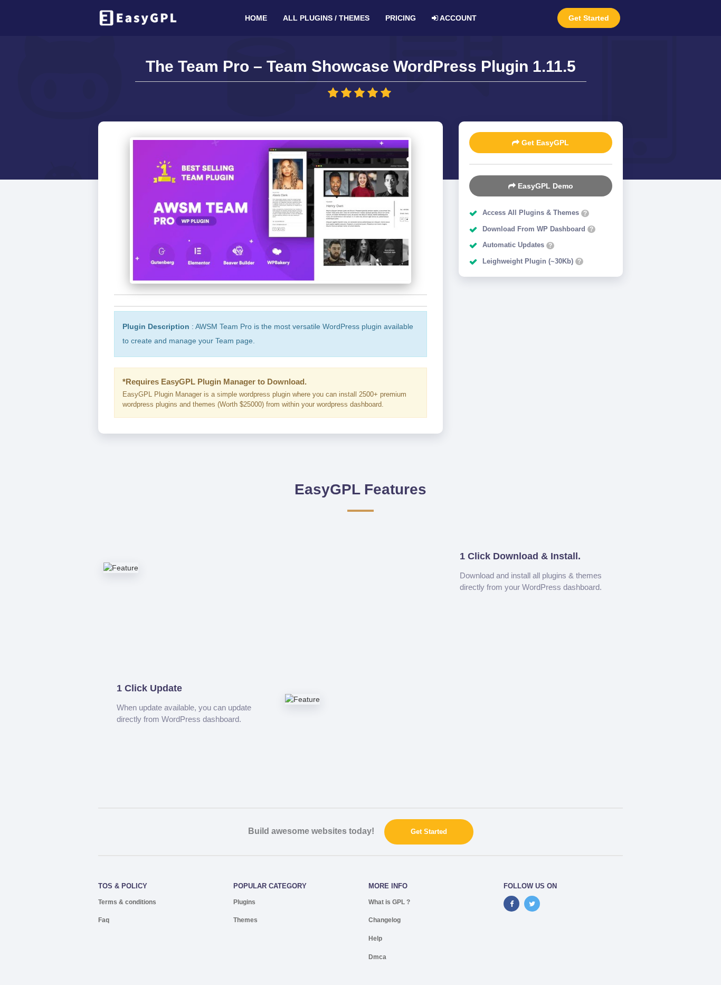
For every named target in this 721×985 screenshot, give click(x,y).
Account (457, 18)
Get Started (588, 18)
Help (375, 938)
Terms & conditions (127, 902)
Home (256, 18)
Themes (245, 920)
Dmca (377, 957)
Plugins (244, 902)
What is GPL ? (389, 902)
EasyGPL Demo (544, 186)
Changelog (384, 920)
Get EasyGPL (544, 142)
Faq (103, 920)
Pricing (400, 18)
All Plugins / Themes (326, 18)
